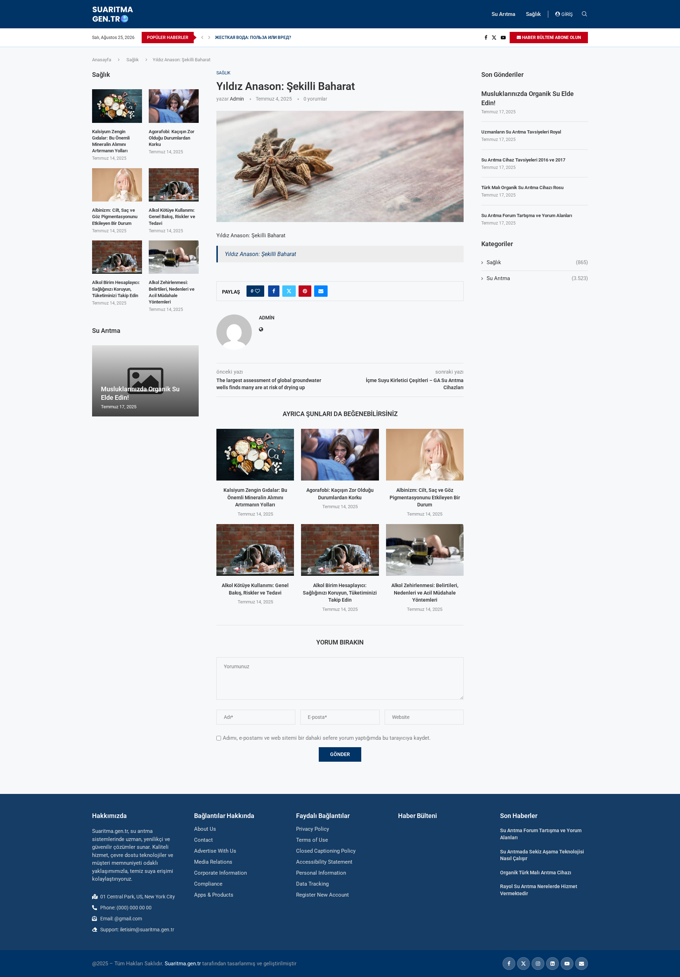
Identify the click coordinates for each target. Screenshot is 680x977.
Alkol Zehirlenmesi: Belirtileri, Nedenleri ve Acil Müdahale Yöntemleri (424, 593)
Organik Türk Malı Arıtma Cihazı (535, 872)
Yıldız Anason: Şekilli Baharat (260, 254)
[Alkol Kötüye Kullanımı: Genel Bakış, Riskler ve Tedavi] (255, 550)
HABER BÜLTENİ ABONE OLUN (551, 37)
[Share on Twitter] (289, 291)
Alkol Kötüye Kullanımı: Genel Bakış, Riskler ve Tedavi (172, 217)
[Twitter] (494, 37)
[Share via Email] (321, 291)
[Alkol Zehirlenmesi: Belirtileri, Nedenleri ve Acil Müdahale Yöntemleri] (425, 550)
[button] (202, 37)
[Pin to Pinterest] (305, 291)
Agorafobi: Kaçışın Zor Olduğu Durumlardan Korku (171, 138)
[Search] (584, 14)
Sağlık (533, 14)
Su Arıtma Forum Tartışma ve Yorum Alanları (526, 215)
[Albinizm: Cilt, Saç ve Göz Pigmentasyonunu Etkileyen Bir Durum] (425, 455)
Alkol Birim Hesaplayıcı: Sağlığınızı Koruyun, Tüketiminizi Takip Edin (340, 593)
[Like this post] (257, 291)
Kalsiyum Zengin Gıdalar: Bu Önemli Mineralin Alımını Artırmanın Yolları (255, 497)
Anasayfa (101, 59)
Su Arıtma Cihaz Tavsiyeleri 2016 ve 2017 (523, 160)
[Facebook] (486, 37)
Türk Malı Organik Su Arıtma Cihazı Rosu (522, 187)
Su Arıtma (503, 14)
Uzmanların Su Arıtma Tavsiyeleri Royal (521, 132)
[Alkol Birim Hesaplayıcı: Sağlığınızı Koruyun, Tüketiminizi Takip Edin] (340, 550)
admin (237, 99)
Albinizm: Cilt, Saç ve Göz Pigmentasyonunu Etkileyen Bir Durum (425, 497)
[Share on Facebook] (273, 291)
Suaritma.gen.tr (183, 963)
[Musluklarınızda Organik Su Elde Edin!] (145, 380)
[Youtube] (503, 37)
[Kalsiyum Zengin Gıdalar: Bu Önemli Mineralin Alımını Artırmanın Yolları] (255, 455)
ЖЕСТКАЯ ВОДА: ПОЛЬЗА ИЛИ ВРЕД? (253, 37)
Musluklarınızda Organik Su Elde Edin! (527, 98)
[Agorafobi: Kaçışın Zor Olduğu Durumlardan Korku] (340, 455)
